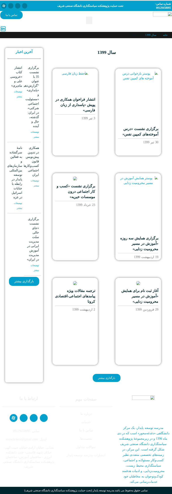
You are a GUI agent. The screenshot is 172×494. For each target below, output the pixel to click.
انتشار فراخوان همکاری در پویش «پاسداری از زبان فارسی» (75, 104)
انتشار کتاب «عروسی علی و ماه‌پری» (16, 76)
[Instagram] (10, 6)
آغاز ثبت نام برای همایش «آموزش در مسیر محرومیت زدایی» (139, 296)
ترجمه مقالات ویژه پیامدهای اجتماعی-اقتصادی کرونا (75, 296)
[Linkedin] (24, 6)
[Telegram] (17, 6)
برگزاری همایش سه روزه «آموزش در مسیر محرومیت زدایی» (139, 243)
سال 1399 (150, 35)
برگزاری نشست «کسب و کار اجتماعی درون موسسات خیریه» (76, 191)
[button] (89, 20)
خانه (165, 35)
